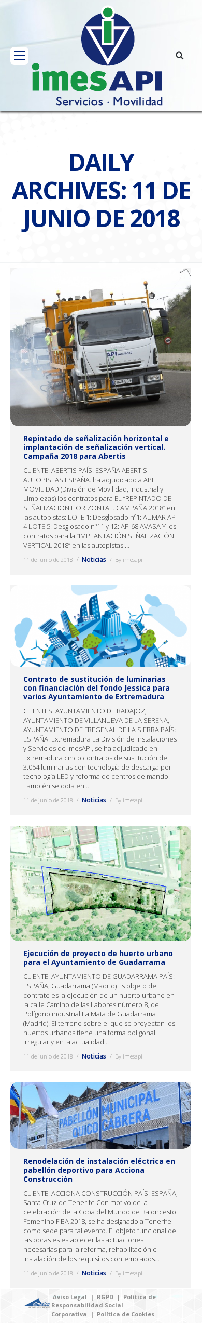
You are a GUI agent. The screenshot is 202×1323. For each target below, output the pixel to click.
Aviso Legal (70, 1297)
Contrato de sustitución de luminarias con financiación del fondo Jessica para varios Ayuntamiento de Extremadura (96, 687)
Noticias (94, 559)
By (128, 559)
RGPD (105, 1297)
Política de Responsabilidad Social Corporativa (103, 1305)
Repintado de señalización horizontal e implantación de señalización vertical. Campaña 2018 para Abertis (96, 447)
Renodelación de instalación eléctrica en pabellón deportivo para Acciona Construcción (99, 1170)
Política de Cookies (125, 1314)
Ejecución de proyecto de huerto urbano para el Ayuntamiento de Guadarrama (98, 958)
